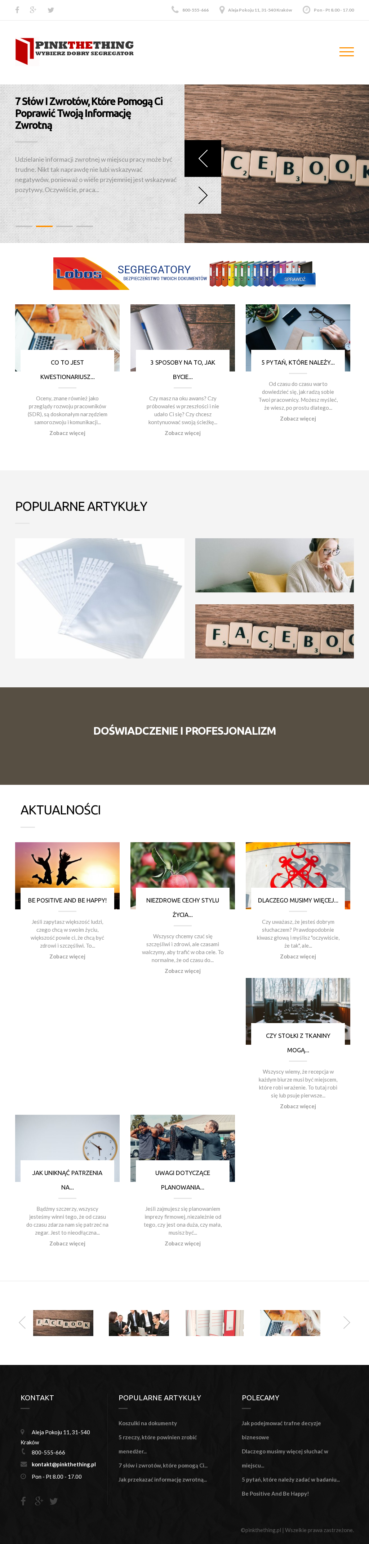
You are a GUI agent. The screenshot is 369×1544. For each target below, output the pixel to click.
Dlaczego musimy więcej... (298, 900)
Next (202, 195)
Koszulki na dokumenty (148, 1423)
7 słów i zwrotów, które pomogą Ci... (163, 1465)
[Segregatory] (184, 273)
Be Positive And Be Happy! (67, 900)
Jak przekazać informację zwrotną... (163, 1479)
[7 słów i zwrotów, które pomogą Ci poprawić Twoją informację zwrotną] (63, 1322)
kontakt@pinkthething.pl (64, 1464)
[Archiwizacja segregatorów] (214, 1322)
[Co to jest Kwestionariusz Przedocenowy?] (290, 1322)
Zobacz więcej (67, 433)
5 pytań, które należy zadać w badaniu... (291, 1479)
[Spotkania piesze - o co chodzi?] (139, 1322)
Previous (202, 158)
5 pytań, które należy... (298, 362)
